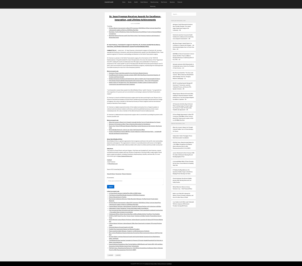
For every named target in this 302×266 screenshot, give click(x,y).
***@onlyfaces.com (112, 163)
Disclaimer (118, 174)
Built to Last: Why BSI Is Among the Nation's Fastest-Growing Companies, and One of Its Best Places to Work (183, 195)
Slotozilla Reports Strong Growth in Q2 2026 (121, 227)
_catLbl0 (110, 255)
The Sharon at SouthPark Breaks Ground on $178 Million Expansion (127, 195)
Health (136, 2)
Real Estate (164, 2)
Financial (180, 2)
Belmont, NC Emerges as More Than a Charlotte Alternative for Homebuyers (129, 124)
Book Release (144, 2)
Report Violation (126, 174)
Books (129, 2)
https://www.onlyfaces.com (124, 156)
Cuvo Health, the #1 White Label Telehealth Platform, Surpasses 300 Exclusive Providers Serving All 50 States (183, 204)
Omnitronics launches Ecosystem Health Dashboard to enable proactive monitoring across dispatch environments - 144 (183, 36)
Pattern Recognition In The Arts (117, 197)
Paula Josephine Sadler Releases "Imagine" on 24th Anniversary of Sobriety (129, 231)
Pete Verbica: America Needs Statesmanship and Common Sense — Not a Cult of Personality (133, 80)
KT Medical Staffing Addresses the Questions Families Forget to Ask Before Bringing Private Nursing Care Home (183, 172)
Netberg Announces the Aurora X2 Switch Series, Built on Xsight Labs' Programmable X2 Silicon (134, 78)
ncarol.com (109, 2)
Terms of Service (162, 263)
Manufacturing (154, 2)
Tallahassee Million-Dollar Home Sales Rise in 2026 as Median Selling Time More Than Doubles (134, 214)
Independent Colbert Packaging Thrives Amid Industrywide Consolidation (128, 208)
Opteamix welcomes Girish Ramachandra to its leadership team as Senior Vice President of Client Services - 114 (183, 66)
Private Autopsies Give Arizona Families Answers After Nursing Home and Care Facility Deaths (182, 180)
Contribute (169, 263)
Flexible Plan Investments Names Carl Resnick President (124, 229)
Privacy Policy (154, 263)
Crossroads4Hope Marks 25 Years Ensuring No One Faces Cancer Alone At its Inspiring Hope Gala (183, 163)
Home (123, 2)
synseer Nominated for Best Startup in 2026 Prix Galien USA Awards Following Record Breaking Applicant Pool (183, 154)
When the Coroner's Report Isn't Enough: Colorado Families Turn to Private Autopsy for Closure (134, 122)
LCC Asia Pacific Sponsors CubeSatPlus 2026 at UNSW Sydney (125, 193)
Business (172, 2)
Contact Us (147, 263)
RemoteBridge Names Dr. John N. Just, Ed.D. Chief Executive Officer (127, 129)
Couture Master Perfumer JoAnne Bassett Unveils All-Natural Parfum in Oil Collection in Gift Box (135, 206)
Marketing (152, 6)
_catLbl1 (117, 255)
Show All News (111, 174)
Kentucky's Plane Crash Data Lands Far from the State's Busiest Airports (128, 73)
